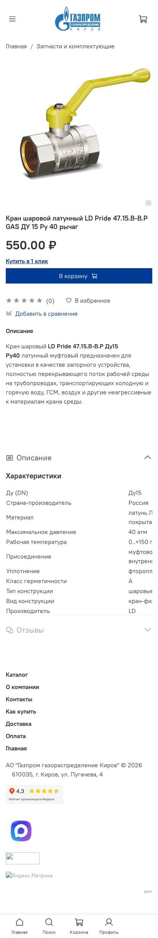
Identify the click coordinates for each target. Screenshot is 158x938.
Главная (16, 46)
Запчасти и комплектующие (75, 46)
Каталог (17, 674)
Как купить (21, 711)
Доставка (18, 723)
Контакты (19, 699)
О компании (22, 687)
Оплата (16, 736)
